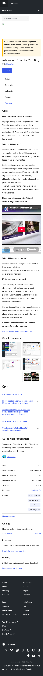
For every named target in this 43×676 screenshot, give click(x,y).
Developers (7, 610)
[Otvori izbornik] (39, 3)
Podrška (8, 103)
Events (26, 606)
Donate (27, 610)
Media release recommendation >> (17, 331)
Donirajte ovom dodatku (12, 568)
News (4, 586)
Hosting (5, 590)
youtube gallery (34, 509)
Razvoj (8, 97)
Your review (7, 534)
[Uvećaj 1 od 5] (17, 345)
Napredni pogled (9, 516)
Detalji (7, 79)
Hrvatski (11, 644)
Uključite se (27, 602)
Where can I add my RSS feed (15, 421)
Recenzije (9, 85)
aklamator (9, 64)
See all (38, 534)
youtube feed (35, 505)
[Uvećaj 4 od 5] (37, 361)
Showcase (27, 582)
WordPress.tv (9, 614)
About (4, 582)
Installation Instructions (12, 394)
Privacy (5, 595)
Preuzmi (7, 70)
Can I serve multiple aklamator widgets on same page (15, 429)
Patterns (26, 595)
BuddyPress (8, 634)
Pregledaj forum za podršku (13, 551)
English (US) (36, 490)
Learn (4, 602)
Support (5, 606)
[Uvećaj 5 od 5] (37, 374)
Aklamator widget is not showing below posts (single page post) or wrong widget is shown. (16, 412)
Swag (26, 614)
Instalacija (9, 91)
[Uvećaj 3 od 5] (37, 345)
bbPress (7, 630)
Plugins (26, 590)
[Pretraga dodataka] (26, 18)
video (30, 495)
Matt (5, 626)
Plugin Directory (8, 10)
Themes (26, 586)
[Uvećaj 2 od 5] (17, 362)
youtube (37, 495)
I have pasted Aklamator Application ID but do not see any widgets (17, 402)
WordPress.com (10, 622)
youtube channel (34, 500)
